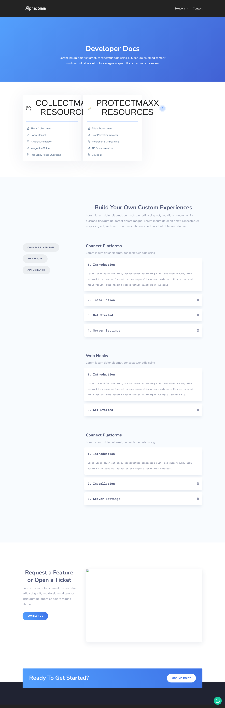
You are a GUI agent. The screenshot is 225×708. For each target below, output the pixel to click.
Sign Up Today (181, 678)
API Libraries (36, 270)
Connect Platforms (41, 247)
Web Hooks (35, 258)
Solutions (180, 8)
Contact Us (35, 615)
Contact (197, 8)
